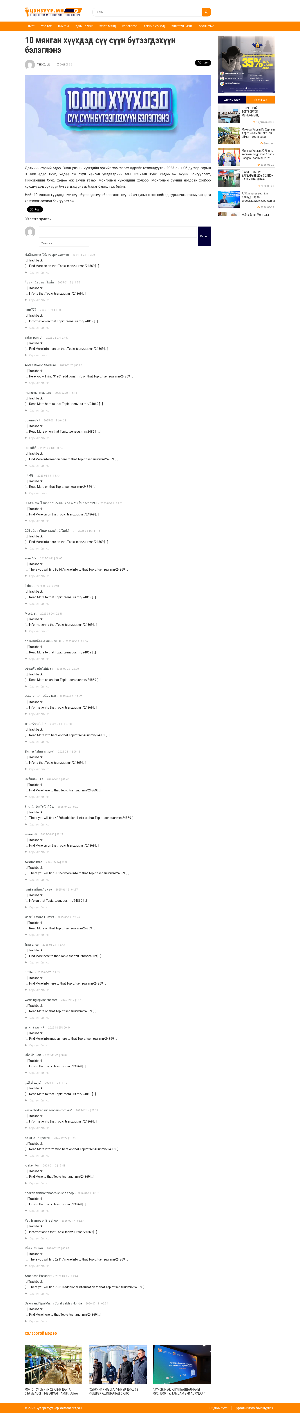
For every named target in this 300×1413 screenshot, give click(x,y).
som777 (30, 310)
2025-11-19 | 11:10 (56, 1082)
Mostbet (30, 613)
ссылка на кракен (37, 1138)
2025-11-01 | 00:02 (56, 1055)
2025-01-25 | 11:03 (51, 310)
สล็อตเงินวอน (34, 1248)
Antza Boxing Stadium (40, 365)
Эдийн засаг (84, 26)
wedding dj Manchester (41, 1000)
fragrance (32, 944)
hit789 (29, 475)
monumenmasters (38, 392)
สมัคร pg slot (33, 337)
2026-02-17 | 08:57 (72, 1220)
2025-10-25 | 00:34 (59, 1027)
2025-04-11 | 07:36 (61, 724)
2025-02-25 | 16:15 (66, 392)
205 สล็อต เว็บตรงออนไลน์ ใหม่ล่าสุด (49, 530)
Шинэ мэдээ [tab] (232, 99)
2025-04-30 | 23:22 (52, 834)
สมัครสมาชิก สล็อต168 (40, 696)
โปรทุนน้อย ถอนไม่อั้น (39, 282)
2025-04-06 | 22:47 (71, 696)
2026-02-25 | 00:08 (58, 1248)
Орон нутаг (206, 26)
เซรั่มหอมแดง (34, 779)
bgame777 (32, 420)
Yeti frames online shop (41, 1220)
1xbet (29, 586)
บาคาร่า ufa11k (35, 724)
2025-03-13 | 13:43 (48, 475)
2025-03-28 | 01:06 (76, 641)
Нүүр (31, 26)
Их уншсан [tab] (260, 99)
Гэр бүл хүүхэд (154, 26)
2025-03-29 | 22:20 (67, 668)
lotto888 (30, 448)
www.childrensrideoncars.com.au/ (48, 1110)
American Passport (38, 1276)
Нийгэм (63, 26)
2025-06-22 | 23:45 (69, 917)
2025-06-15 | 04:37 (67, 889)
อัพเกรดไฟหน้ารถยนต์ (39, 751)
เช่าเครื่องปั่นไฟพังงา (39, 668)
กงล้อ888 (31, 834)
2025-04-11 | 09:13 (69, 751)
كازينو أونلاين (33, 1082)
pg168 (29, 972)
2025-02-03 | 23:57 (57, 337)
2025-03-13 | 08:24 (51, 448)
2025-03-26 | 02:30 (51, 613)
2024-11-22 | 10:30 (83, 254)
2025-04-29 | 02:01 (69, 806)
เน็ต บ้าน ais (33, 1055)
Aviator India (33, 862)
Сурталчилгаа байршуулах (254, 1408)
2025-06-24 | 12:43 (53, 944)
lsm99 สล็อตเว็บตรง (38, 889)
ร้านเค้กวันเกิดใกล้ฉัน (39, 806)
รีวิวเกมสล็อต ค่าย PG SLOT (43, 641)
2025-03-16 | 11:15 (89, 530)
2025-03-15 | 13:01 (111, 503)
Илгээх (204, 236)
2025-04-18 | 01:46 (58, 779)
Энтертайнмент (181, 26)
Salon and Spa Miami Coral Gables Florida (53, 1303)
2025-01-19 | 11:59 (69, 282)
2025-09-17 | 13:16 (72, 1000)
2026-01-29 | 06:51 (89, 1193)
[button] (246, 88)
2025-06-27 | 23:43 (48, 972)
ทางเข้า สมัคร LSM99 (39, 917)
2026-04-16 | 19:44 (66, 1276)
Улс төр (46, 26)
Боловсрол (129, 26)
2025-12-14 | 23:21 (87, 1110)
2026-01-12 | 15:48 (54, 1165)
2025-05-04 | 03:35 (57, 862)
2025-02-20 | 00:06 (71, 365)
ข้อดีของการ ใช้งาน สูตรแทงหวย (47, 254)
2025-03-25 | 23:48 (47, 586)
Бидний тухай (219, 1408)
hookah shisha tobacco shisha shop (49, 1193)
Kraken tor (32, 1165)
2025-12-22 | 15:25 (65, 1138)
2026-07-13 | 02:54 (97, 1303)
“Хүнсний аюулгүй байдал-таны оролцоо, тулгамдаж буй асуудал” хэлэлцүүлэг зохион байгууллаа (179, 1393)
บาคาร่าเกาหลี (34, 1027)
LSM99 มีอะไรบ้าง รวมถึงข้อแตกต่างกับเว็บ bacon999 (61, 503)
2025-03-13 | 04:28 (55, 420)
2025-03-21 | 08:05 (51, 558)
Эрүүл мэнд (107, 26)
